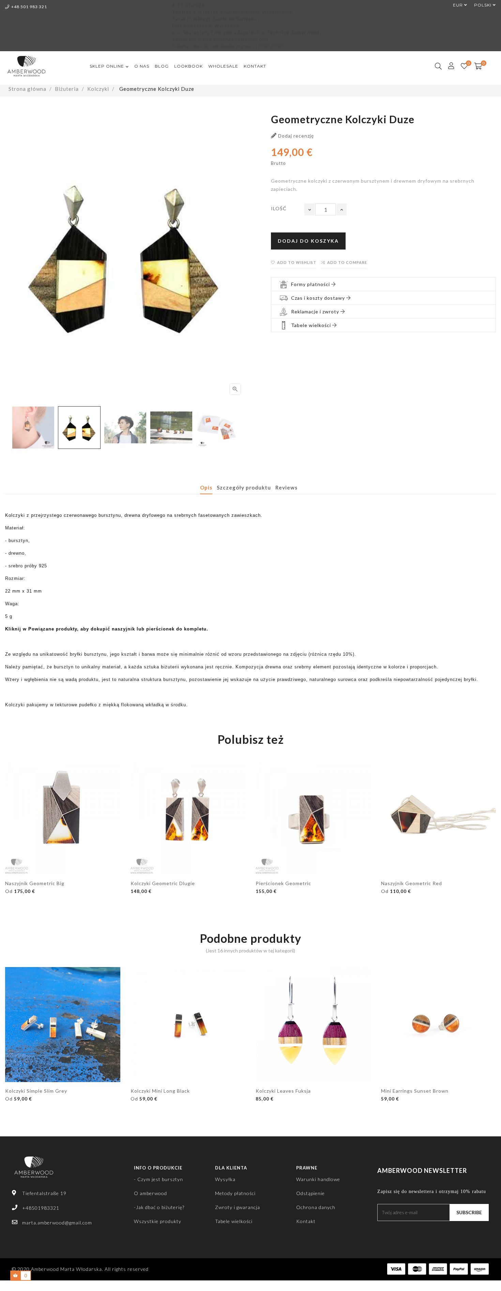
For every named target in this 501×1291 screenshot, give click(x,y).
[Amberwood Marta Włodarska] (34, 1171)
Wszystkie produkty (157, 1221)
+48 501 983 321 (29, 6)
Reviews (286, 487)
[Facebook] (379, 1230)
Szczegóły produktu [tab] (244, 487)
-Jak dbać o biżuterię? (159, 1207)
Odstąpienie (310, 1193)
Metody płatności (235, 1193)
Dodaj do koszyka (308, 241)
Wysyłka (225, 1179)
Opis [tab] (206, 487)
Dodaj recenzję (295, 136)
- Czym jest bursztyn (158, 1179)
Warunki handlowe (318, 1179)
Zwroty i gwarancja (237, 1207)
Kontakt (306, 1221)
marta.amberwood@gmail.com (57, 1222)
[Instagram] (392, 1230)
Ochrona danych (315, 1207)
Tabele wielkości (234, 1221)
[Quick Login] (448, 66)
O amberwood (150, 1193)
